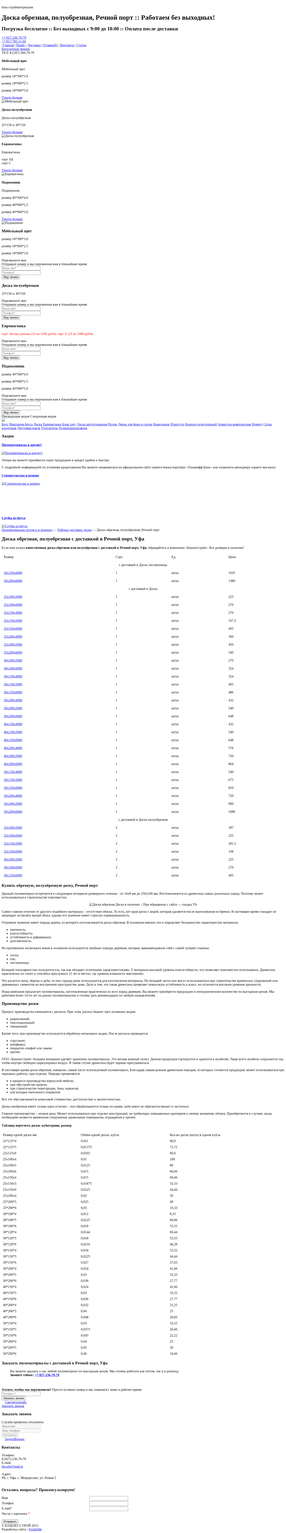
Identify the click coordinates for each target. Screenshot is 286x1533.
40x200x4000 (13, 748)
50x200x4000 (13, 796)
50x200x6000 (13, 581)
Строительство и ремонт (20, 475)
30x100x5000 (13, 660)
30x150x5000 (13, 684)
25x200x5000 (13, 644)
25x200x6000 (13, 652)
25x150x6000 (13, 628)
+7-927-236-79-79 (14, 37)
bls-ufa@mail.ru (12, 1466)
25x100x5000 (13, 596)
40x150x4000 (13, 724)
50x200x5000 (13, 803)
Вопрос (15, 1439)
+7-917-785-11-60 (14, 41)
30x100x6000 (13, 668)
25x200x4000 (13, 636)
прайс (16, 1402)
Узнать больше (12, 97)
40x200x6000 (13, 764)
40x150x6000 (13, 740)
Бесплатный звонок (16, 49)
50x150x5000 (13, 780)
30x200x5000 (13, 708)
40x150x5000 (13, 732)
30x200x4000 (13, 700)
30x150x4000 (13, 676)
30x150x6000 (13, 692)
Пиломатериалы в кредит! (22, 445)
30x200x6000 (13, 716)
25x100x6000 (13, 604)
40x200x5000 (13, 756)
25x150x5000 (13, 620)
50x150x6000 (13, 573)
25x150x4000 (13, 612)
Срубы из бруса (13, 518)
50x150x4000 (13, 772)
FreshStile (35, 1529)
